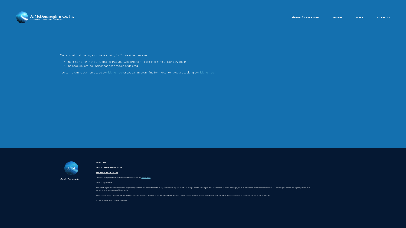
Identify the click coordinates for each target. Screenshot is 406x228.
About (359, 17)
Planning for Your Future (305, 17)
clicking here (114, 72)
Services (337, 17)
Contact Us (383, 17)
